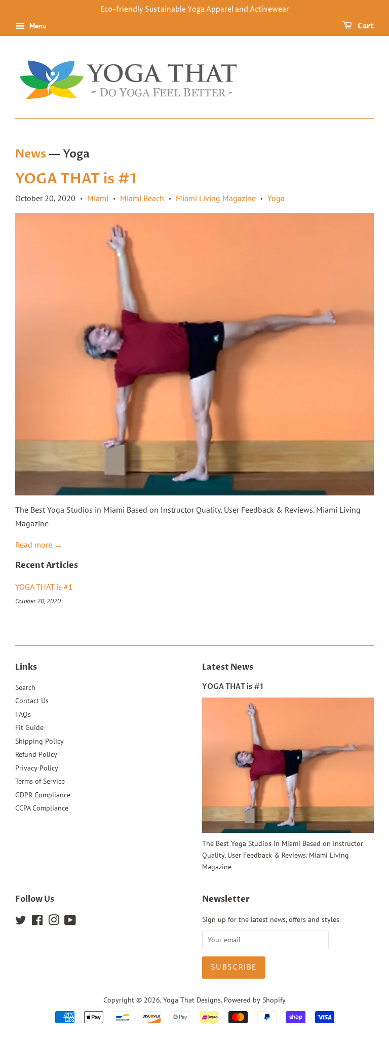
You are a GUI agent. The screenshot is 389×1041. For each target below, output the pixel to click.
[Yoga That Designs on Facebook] (37, 922)
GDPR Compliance (42, 794)
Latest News (227, 667)
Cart (365, 26)
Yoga (276, 198)
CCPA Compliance (41, 808)
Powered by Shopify (255, 1000)
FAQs (23, 714)
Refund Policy (36, 754)
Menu (37, 25)
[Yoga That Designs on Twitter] (20, 922)
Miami (97, 198)
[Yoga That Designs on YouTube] (70, 922)
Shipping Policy (39, 741)
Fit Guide (29, 727)
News (30, 154)
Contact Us (32, 700)
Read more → (38, 544)
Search (25, 687)
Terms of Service (40, 781)
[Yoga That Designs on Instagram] (53, 922)
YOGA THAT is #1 (75, 178)
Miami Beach (142, 198)
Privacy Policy (36, 768)
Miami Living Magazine (216, 198)
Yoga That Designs (192, 1000)
